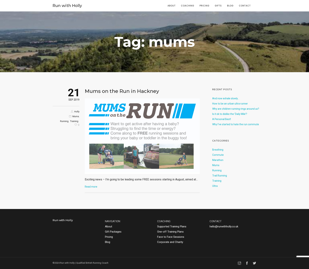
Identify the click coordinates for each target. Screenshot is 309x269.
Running (64, 121)
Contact (245, 5)
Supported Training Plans (171, 226)
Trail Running (219, 175)
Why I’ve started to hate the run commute (235, 124)
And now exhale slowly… (225, 98)
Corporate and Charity (170, 242)
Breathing (217, 149)
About (172, 5)
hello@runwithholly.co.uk (224, 226)
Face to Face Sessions (170, 236)
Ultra (215, 186)
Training (74, 121)
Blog (230, 5)
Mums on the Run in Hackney (122, 91)
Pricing (204, 5)
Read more (91, 186)
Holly (76, 111)
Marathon (217, 160)
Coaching (187, 5)
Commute (218, 154)
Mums (75, 116)
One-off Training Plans (170, 231)
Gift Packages (113, 231)
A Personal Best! (221, 119)
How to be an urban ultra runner (230, 103)
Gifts (218, 5)
